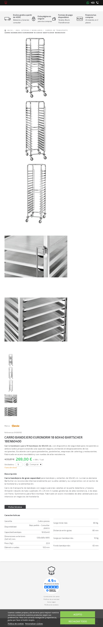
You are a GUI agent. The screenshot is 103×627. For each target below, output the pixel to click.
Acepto (77, 614)
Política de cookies (51, 605)
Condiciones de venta (51, 596)
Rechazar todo (78, 621)
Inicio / (10, 30)
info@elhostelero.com (92, 3)
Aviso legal (51, 602)
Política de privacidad (51, 599)
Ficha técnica (15, 507)
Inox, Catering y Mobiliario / (30, 30)
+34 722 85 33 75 (97, 2)
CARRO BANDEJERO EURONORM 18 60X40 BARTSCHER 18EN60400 (35, 32)
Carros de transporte (56, 30)
